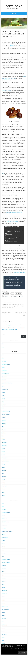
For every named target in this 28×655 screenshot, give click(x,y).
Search (3, 334)
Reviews (3, 451)
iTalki (3, 347)
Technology (4, 486)
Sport (3, 473)
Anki (19, 47)
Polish (3, 436)
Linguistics (4, 417)
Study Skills (4, 476)
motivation (4, 306)
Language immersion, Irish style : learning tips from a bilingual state (20, 314)
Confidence (4, 370)
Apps (3, 358)
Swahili (3, 479)
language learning (8, 304)
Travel (3, 489)
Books (3, 367)
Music (3, 426)
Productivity (4, 442)
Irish (3, 408)
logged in (10, 325)
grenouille (6, 79)
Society (3, 464)
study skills (22, 306)
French (3, 386)
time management (10, 307)
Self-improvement (5, 461)
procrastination (17, 306)
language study (14, 304)
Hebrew (3, 398)
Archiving (4, 361)
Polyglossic (14, 6)
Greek (3, 395)
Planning (3, 433)
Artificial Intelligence (6, 364)
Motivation (4, 423)
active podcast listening (19, 272)
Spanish (3, 467)
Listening (4, 420)
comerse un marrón (6, 90)
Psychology (4, 445)
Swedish (3, 482)
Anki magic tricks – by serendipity (6, 313)
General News (5, 389)
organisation (8, 306)
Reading (3, 448)
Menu (14, 13)
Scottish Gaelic (5, 457)
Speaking (4, 470)
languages (19, 304)
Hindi (3, 401)
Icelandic (3, 404)
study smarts (4, 307)
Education (4, 379)
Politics (3, 439)
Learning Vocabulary (6, 414)
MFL (22, 304)
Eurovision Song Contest (7, 383)
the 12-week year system (12, 221)
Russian (3, 454)
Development (4, 376)
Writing (3, 495)
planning (12, 45)
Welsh (3, 492)
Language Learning (9, 302)
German (3, 392)
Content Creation (5, 373)
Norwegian (4, 429)
